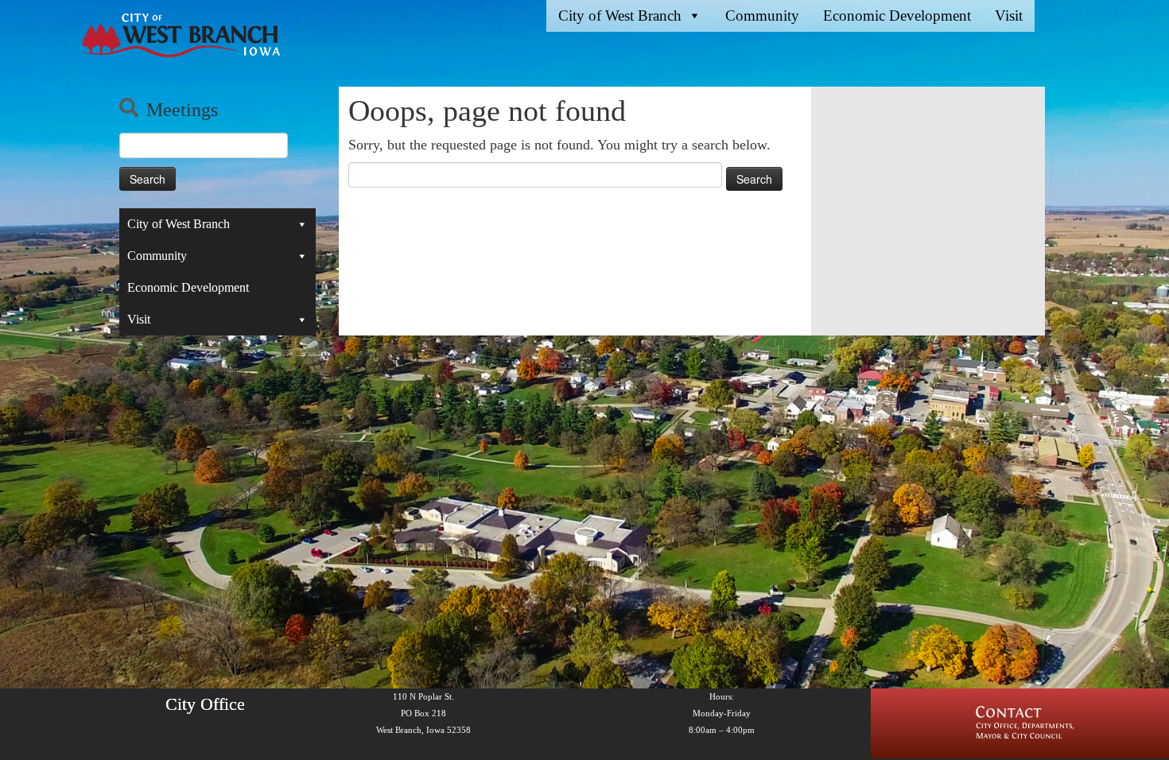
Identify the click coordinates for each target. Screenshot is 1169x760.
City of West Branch (620, 15)
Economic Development (897, 15)
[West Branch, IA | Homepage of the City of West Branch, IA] (175, 35)
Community (762, 15)
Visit (1009, 15)
